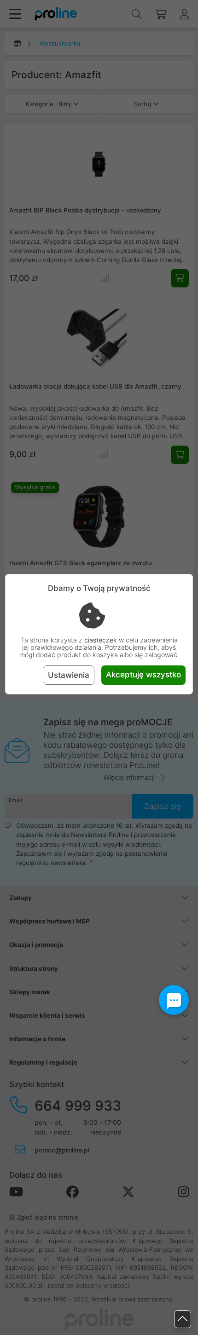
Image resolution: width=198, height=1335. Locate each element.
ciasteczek (100, 640)
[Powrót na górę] (183, 1319)
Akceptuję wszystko (143, 674)
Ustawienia (68, 675)
